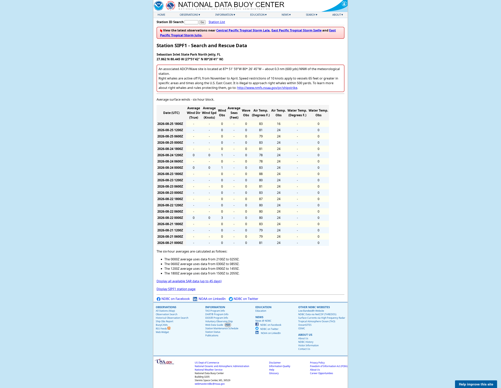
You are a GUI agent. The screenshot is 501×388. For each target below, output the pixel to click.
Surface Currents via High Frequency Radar (321, 317)
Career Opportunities (321, 373)
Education (257, 14)
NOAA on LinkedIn (212, 299)
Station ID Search (170, 22)
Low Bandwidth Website (311, 310)
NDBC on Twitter (245, 299)
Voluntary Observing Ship (219, 321)
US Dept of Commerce (207, 362)
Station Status (212, 332)
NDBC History (305, 342)
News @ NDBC (263, 320)
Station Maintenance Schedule (221, 328)
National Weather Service (209, 369)
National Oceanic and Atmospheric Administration (222, 366)
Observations (189, 14)
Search (310, 14)
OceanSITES (305, 325)
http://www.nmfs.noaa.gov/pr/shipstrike (267, 88)
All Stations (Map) (165, 310)
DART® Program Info (216, 314)
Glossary (274, 373)
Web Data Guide (214, 325)
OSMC (301, 328)
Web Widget (162, 332)
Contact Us (304, 349)
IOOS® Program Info (216, 317)
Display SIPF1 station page (176, 289)
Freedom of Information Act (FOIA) (329, 366)
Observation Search (166, 314)
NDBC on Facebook (175, 299)
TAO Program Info (215, 310)
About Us (303, 338)
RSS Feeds (162, 328)
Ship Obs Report (164, 321)
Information (224, 14)
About (336, 14)
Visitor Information (308, 345)
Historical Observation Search (172, 317)
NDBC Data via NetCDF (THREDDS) (317, 314)
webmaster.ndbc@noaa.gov (210, 383)
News (285, 14)
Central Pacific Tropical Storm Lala (243, 30)
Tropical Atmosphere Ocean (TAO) (316, 321)
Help (271, 369)
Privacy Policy (317, 362)
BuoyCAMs (162, 325)
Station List (217, 22)
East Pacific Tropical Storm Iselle (296, 30)
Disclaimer (275, 362)
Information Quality (279, 366)
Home (161, 14)
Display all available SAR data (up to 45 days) (189, 281)
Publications (211, 335)
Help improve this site (476, 384)
